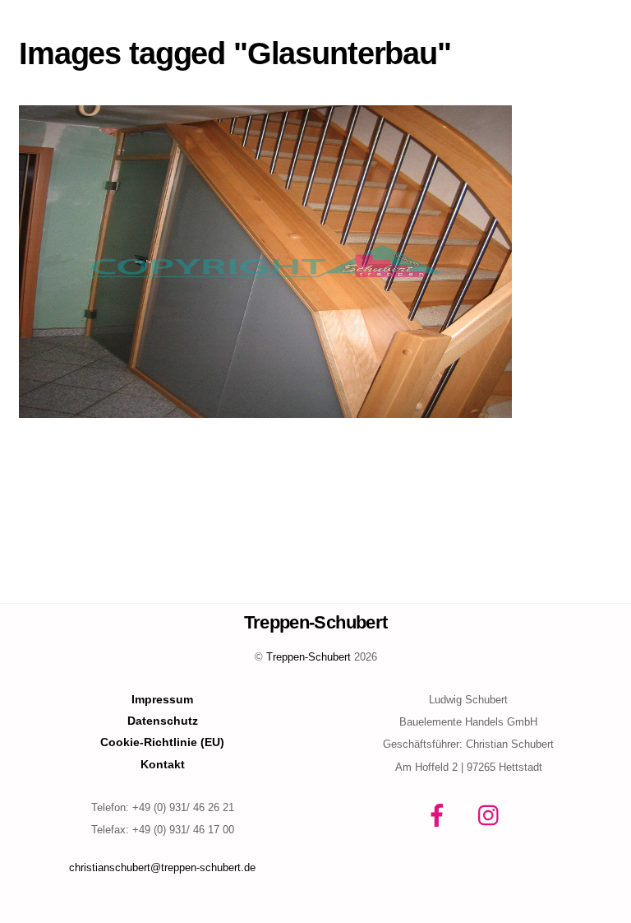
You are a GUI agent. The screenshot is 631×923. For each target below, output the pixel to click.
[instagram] (492, 815)
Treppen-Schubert (308, 657)
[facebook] (440, 815)
